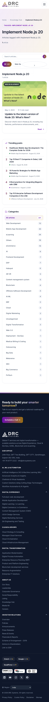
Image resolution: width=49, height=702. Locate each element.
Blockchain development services (15, 567)
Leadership (6, 588)
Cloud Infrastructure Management (15, 542)
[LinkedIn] (4, 677)
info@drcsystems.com (26, 461)
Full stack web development (13, 497)
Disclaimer (30, 697)
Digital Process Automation (12, 556)
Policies (5, 623)
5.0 (9, 665)
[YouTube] (10, 677)
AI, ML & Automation (11, 468)
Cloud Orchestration (10, 539)
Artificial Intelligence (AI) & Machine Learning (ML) (21, 472)
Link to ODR (6, 648)
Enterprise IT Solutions (11, 574)
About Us (6, 580)
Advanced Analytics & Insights (14, 476)
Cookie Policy (19, 697)
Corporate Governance (11, 591)
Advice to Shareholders (11, 644)
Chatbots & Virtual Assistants (13, 479)
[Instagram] (16, 677)
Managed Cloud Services (12, 535)
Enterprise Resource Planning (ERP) (16, 560)
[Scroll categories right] (34, 64)
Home (4, 20)
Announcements (8, 626)
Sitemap (39, 697)
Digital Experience (11, 492)
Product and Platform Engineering (15, 563)
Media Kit (6, 605)
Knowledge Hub (16, 20)
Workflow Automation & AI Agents (15, 486)
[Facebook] (27, 677)
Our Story (6, 584)
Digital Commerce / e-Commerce (15, 507)
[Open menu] (44, 4)
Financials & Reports (10, 637)
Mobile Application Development (14, 500)
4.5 (8, 659)
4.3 (22, 659)
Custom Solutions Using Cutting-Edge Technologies (22, 483)
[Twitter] (21, 677)
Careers (5, 609)
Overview (6, 619)
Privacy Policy (7, 697)
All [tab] (7, 64)
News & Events (8, 633)
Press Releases (8, 630)
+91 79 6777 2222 (9, 461)
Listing (4, 598)
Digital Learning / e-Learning (13, 504)
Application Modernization (12, 553)
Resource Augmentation (11, 570)
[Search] (44, 56)
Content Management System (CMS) (16, 511)
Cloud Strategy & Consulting (13, 532)
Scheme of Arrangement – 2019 (14, 641)
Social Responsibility (10, 595)
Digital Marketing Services (12, 518)
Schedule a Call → (12, 420)
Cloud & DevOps (9, 527)
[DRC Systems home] (10, 4)
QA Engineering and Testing (13, 521)
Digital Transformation (13, 548)
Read (40, 129)
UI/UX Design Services (11, 514)
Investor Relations (11, 615)
